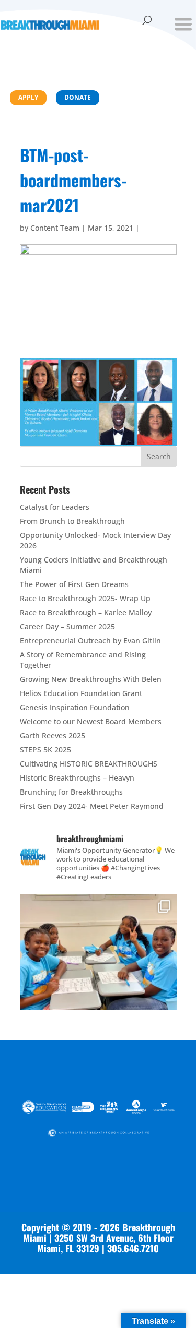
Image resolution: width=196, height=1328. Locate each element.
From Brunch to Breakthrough (72, 521)
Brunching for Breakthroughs (71, 792)
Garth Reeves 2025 (52, 735)
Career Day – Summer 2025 (67, 626)
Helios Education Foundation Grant (81, 693)
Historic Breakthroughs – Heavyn (77, 778)
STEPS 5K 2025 (45, 750)
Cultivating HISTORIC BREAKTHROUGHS (88, 764)
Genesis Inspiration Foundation (75, 707)
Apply (28, 97)
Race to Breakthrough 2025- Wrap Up (85, 598)
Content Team (54, 228)
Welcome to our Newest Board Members (91, 721)
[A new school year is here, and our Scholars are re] (98, 972)
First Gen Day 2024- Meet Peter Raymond (92, 806)
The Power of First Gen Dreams (74, 584)
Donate (77, 97)
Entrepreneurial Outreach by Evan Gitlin (90, 640)
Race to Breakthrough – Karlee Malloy (86, 612)
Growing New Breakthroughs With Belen (91, 679)
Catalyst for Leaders (54, 507)
